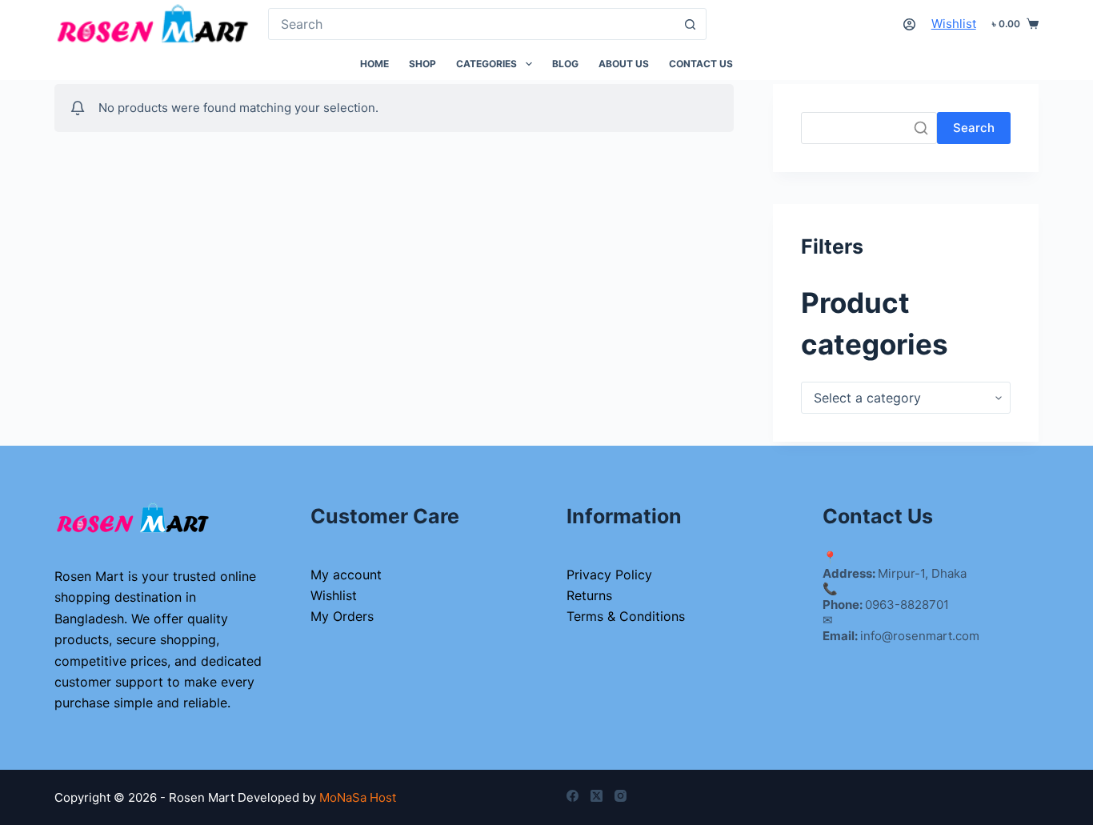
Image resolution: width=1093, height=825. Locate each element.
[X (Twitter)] (597, 796)
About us (624, 64)
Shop (422, 64)
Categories (486, 64)
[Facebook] (573, 796)
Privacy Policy (609, 575)
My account (346, 575)
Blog (565, 64)
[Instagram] (621, 796)
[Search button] (690, 24)
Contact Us (701, 64)
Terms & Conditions (626, 616)
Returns (589, 595)
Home (374, 64)
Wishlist (953, 23)
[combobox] (472, 24)
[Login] (909, 24)
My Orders (342, 616)
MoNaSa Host (357, 797)
